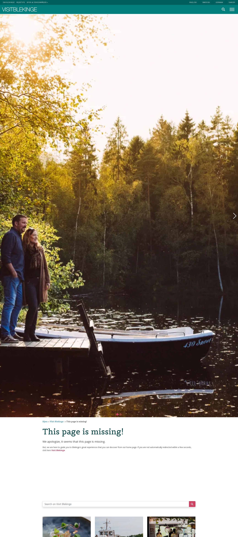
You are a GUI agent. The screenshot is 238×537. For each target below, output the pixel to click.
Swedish (206, 2)
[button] (121, 414)
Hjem (45, 421)
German (219, 2)
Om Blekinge (9, 2)
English (193, 2)
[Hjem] (19, 9)
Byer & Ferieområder (37, 2)
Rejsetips (21, 2)
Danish (232, 2)
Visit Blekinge (56, 421)
